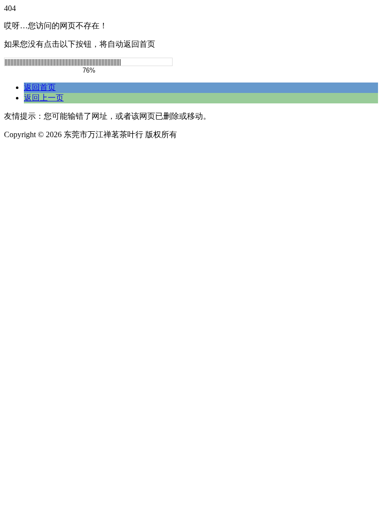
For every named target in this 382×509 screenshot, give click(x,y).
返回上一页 (44, 97)
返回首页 (40, 87)
